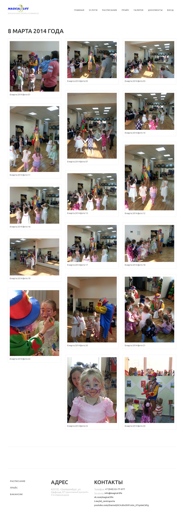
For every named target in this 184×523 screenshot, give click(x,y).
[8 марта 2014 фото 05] (149, 59)
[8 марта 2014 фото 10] (149, 111)
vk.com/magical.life (103, 497)
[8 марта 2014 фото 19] (34, 256)
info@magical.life (113, 493)
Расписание (109, 10)
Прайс (125, 10)
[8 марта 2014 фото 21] (149, 309)
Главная (79, 10)
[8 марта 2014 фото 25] (92, 390)
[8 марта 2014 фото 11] (34, 139)
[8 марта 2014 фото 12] (149, 177)
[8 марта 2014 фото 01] (34, 66)
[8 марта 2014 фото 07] (92, 126)
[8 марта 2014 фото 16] (34, 205)
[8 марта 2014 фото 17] (92, 243)
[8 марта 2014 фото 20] (92, 309)
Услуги (93, 10)
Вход (170, 10)
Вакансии (16, 494)
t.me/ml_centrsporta (104, 501)
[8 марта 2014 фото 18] (149, 243)
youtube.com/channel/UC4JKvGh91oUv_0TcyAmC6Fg (121, 505)
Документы (155, 10)
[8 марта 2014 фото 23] (34, 323)
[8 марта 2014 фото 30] (149, 390)
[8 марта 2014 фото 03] (92, 59)
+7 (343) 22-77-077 (115, 489)
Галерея (138, 10)
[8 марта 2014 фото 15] (92, 191)
